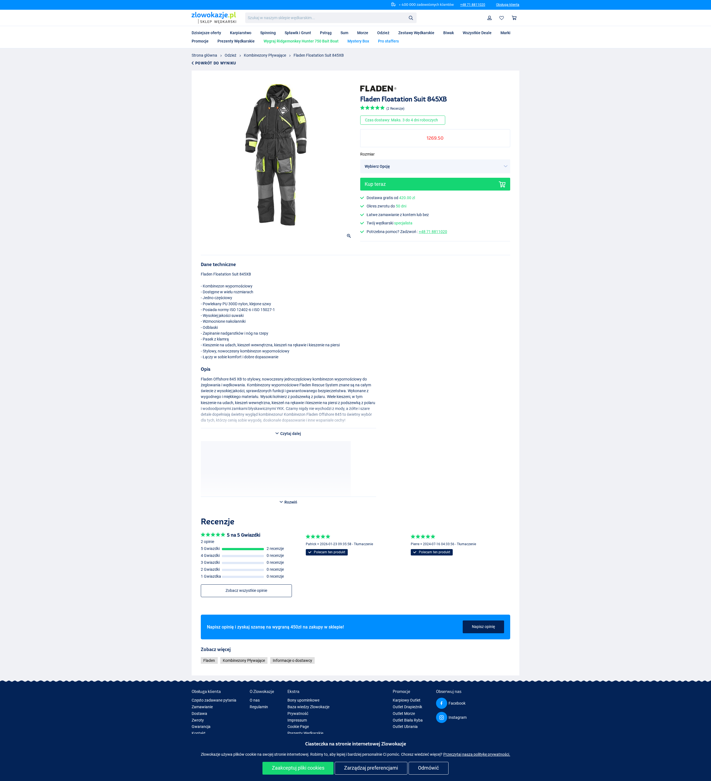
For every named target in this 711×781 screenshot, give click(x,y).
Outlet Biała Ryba (408, 720)
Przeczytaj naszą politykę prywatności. (476, 754)
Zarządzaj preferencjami (371, 768)
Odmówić (428, 768)
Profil (489, 18)
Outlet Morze (404, 713)
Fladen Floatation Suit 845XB (319, 55)
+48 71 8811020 (472, 5)
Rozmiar (367, 154)
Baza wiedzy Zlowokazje (308, 707)
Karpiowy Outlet (406, 700)
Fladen (209, 660)
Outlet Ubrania (405, 726)
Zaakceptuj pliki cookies (298, 768)
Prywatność (297, 713)
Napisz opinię (483, 626)
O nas (255, 700)
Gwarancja (201, 726)
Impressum (297, 720)
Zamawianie (202, 707)
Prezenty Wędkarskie (305, 733)
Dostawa (199, 713)
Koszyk (514, 18)
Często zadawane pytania (214, 700)
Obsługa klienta (507, 5)
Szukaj (410, 17)
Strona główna (204, 55)
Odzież (230, 55)
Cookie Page (298, 726)
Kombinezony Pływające (265, 55)
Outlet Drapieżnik (407, 707)
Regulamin (259, 707)
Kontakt (199, 733)
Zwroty (198, 720)
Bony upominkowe (303, 700)
